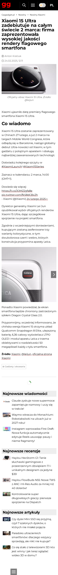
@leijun (26, 354)
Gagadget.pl (8, 15)
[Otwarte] (13, 572)
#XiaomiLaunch (12, 166)
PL (52, 5)
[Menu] (32, 5)
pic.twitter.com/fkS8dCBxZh (20, 194)
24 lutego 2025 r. (37, 198)
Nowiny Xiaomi (37, 15)
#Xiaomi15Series (33, 166)
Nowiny (22, 15)
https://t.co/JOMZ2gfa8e (17, 190)
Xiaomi (15, 354)
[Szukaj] (24, 5)
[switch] (42, 5)
